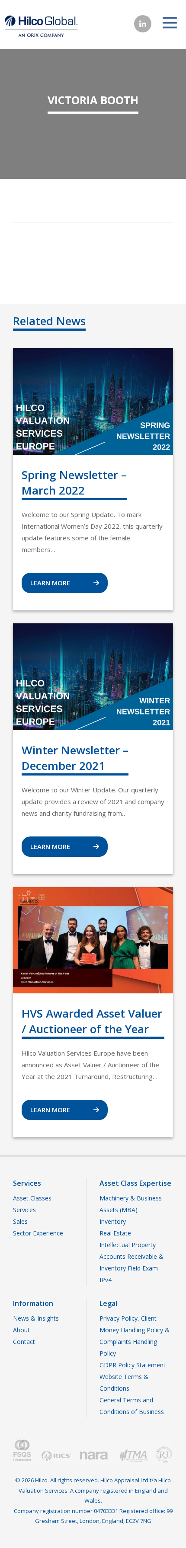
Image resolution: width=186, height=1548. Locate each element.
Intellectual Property (127, 1245)
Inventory (112, 1221)
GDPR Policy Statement (132, 1365)
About (21, 1330)
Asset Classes (32, 1198)
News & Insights (36, 1318)
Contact (24, 1341)
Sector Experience (38, 1233)
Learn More (51, 582)
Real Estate (115, 1233)
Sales (20, 1221)
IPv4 (105, 1280)
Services (24, 1210)
